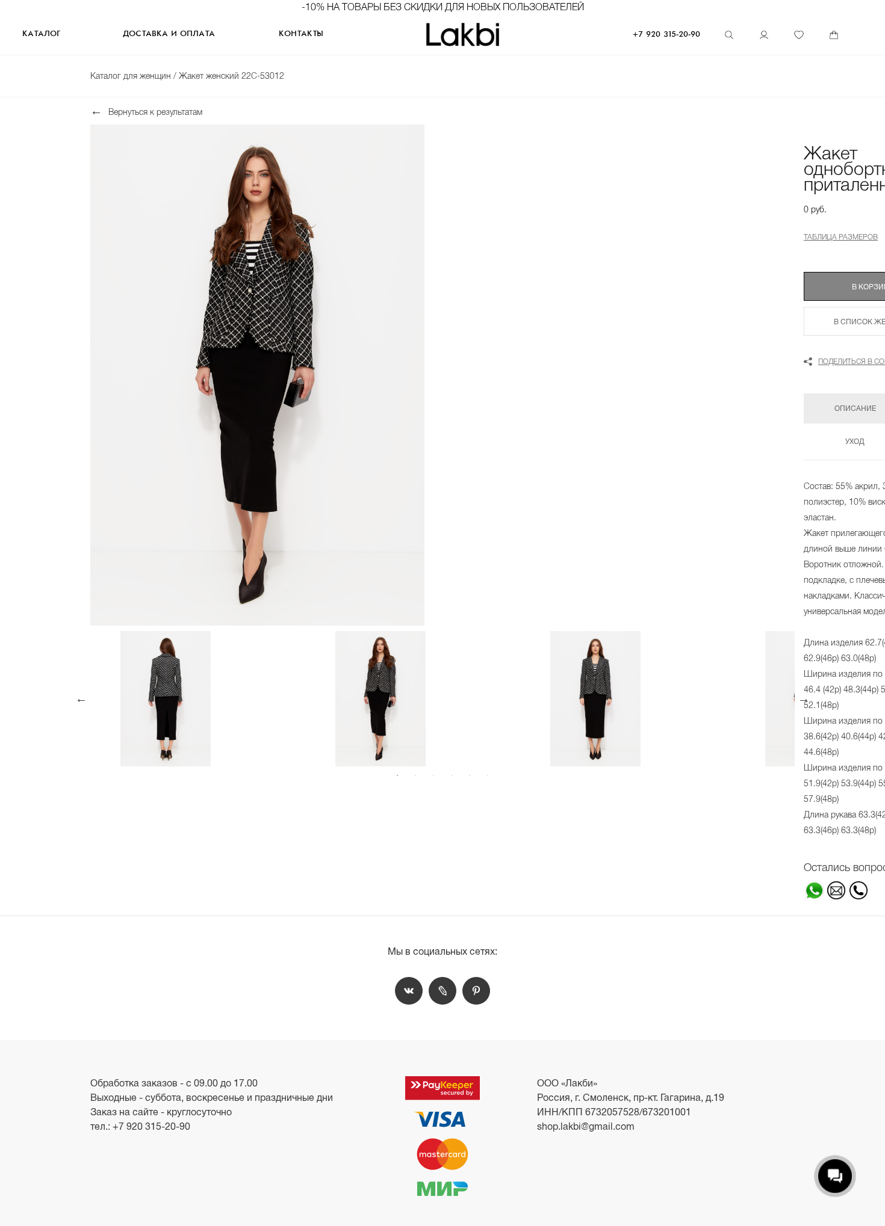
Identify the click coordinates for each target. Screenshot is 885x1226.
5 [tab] (470, 775)
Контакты (301, 34)
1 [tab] (397, 775)
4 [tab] (452, 775)
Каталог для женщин (131, 76)
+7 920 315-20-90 (666, 35)
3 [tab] (433, 775)
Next (804, 698)
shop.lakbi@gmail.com (586, 1126)
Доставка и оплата (169, 34)
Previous (81, 698)
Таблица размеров (841, 237)
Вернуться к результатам (155, 111)
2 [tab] (415, 775)
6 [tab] (488, 775)
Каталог (41, 34)
